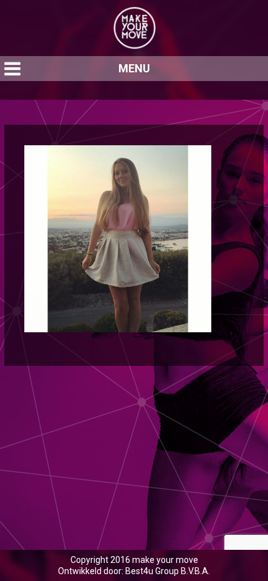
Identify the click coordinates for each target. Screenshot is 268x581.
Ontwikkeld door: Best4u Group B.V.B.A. (134, 571)
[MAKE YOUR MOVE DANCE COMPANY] (134, 28)
